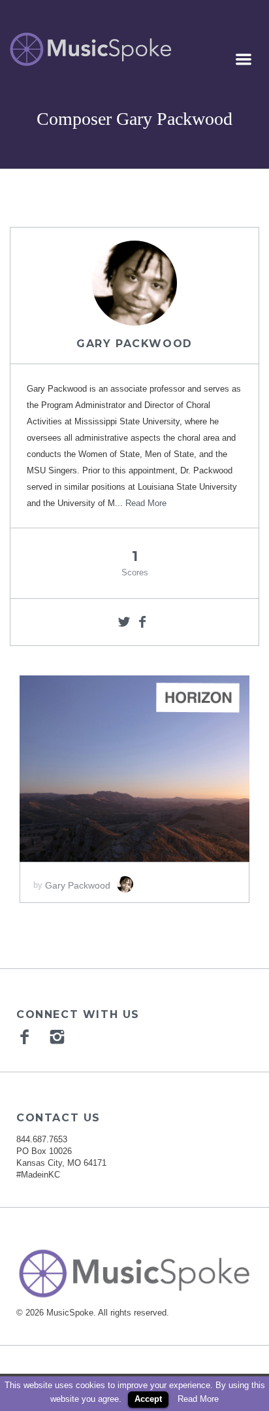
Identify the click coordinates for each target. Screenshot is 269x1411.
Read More (145, 503)
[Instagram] (59, 1036)
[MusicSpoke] (90, 49)
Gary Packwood (134, 343)
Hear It (84, 763)
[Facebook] (26, 1036)
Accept (148, 1399)
